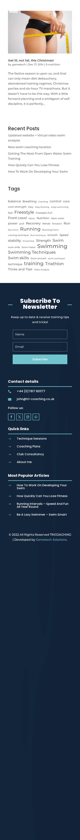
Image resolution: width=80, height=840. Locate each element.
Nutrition (43, 218)
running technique (18, 235)
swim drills (14, 247)
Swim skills (18, 257)
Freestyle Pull (44, 212)
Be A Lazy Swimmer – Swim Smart (42, 514)
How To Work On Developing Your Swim (38, 171)
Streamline (28, 241)
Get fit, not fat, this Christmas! (31, 60)
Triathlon (54, 263)
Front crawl (17, 218)
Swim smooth (38, 258)
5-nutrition (53, 64)
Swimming (52, 246)
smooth (52, 235)
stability (14, 240)
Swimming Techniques (32, 252)
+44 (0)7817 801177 (31, 391)
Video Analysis (41, 269)
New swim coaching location (29, 147)
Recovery (33, 223)
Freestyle (24, 212)
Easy (30, 206)
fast (10, 212)
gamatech (19, 64)
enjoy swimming (59, 207)
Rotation (57, 223)
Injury (31, 218)
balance (14, 201)
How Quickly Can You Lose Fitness (33, 165)
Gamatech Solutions (51, 539)
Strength (43, 240)
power (13, 223)
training (34, 263)
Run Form (13, 230)
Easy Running (42, 207)
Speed (64, 235)
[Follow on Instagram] (27, 417)
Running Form (50, 229)
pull (21, 223)
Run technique (38, 235)
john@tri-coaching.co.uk (35, 399)
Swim (58, 240)
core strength (17, 206)
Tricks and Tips (20, 269)
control (55, 201)
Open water (57, 218)
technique (15, 264)
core (66, 201)
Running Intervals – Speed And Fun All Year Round (42, 505)
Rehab (46, 223)
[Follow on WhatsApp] (36, 417)
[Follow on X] (19, 417)
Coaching (43, 201)
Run (67, 223)
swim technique (56, 258)
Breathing (29, 201)
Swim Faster (29, 247)
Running (30, 228)
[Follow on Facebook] (11, 417)
